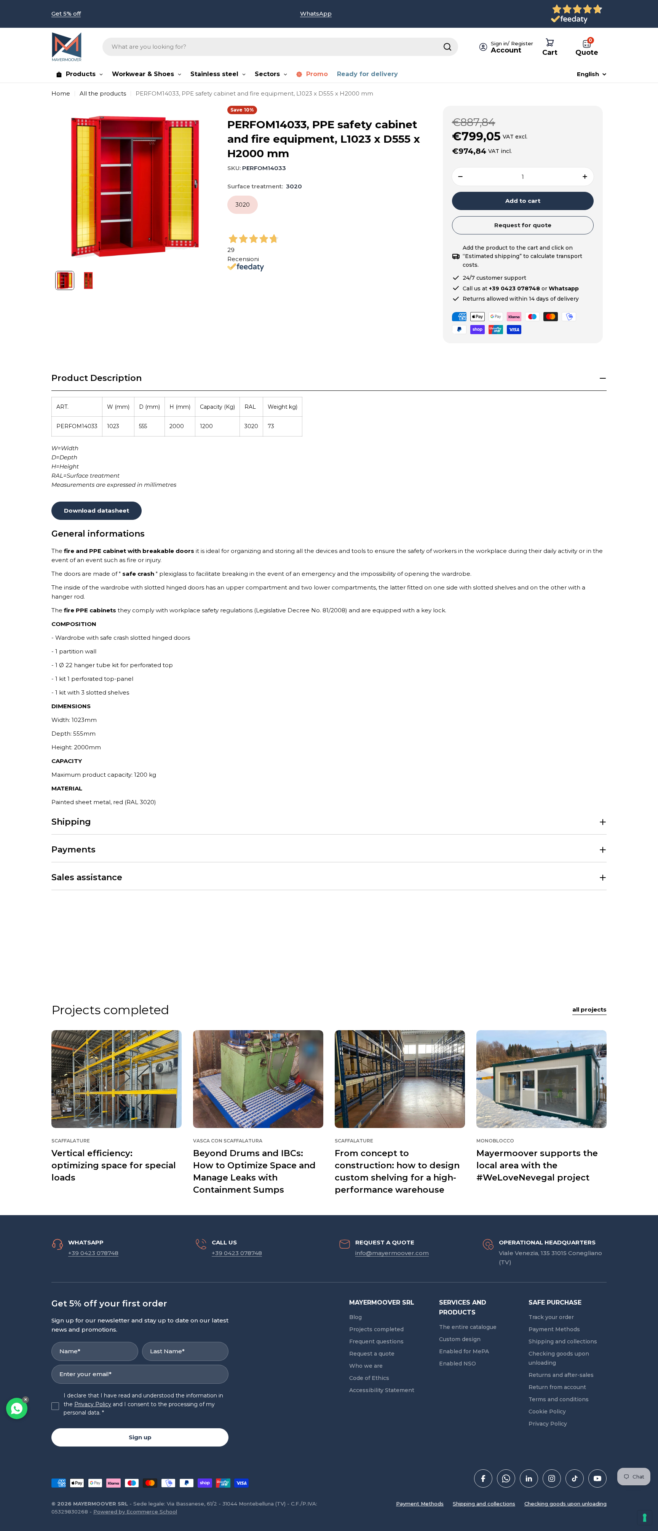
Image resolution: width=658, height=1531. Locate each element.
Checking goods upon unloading (565, 1504)
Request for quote (522, 225)
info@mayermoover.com (392, 1253)
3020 (242, 204)
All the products (103, 93)
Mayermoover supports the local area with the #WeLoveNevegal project (537, 1165)
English (588, 74)
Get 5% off (66, 13)
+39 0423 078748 (93, 1253)
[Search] (447, 46)
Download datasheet (96, 510)
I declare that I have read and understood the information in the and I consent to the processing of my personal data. (143, 1404)
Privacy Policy (92, 1404)
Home (60, 93)
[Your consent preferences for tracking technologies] (644, 1517)
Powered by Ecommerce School (135, 1512)
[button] (329, 378)
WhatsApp (316, 13)
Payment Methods (420, 1504)
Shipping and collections (484, 1504)
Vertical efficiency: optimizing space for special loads (113, 1165)
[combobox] (280, 47)
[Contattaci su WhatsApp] (16, 1408)
